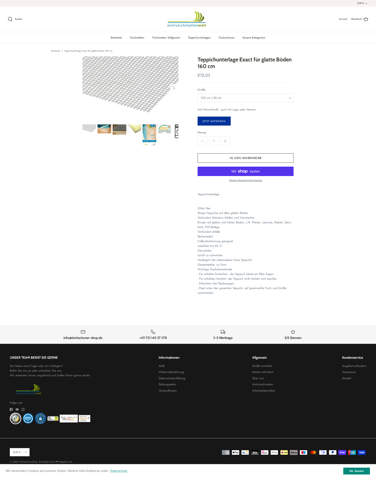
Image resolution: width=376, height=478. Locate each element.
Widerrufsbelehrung (171, 372)
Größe (202, 90)
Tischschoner (227, 38)
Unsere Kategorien (253, 38)
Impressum (349, 372)
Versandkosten (168, 390)
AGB (161, 366)
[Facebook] (11, 409)
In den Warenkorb (245, 158)
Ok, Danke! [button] (356, 471)
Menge (202, 132)
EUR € (360, 3)
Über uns (258, 378)
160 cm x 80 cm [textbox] (211, 98)
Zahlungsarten (167, 384)
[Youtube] (17, 409)
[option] (130, 88)
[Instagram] (23, 409)
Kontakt (346, 378)
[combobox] (246, 97)
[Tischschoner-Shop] (188, 19)
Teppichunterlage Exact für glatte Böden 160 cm (88, 50)
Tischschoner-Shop (28, 462)
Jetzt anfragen (214, 121)
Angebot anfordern (354, 366)
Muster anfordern (263, 372)
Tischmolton (137, 38)
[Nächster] (174, 88)
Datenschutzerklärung (172, 378)
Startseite (116, 38)
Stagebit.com (65, 462)
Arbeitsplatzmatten (264, 390)
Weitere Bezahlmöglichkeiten (245, 180)
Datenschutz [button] (118, 471)
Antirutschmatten (262, 384)
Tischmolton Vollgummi (166, 38)
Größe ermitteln (262, 366)
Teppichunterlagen (199, 38)
